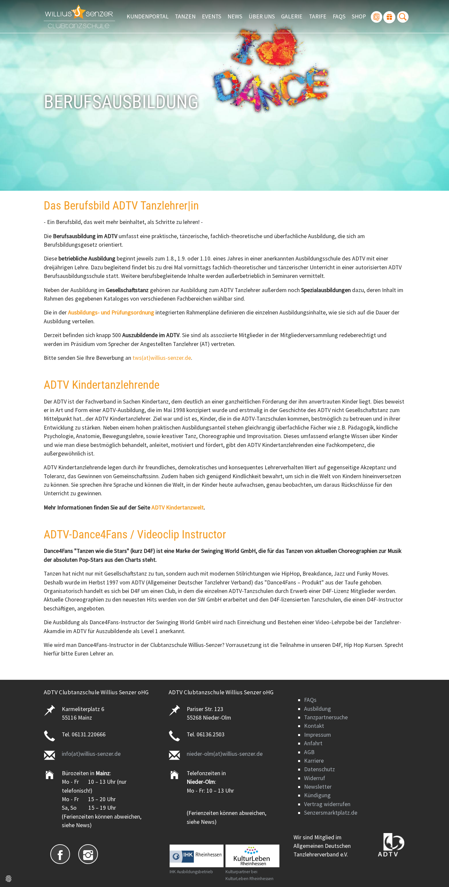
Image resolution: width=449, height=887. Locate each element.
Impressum (317, 734)
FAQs (310, 699)
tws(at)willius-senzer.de (161, 357)
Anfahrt (313, 743)
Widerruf (314, 778)
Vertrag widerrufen (327, 804)
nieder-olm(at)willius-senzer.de (225, 753)
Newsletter (318, 786)
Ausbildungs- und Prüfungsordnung (111, 312)
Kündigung (317, 795)
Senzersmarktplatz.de (330, 812)
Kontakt (314, 725)
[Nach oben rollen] (433, 871)
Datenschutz (319, 769)
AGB (309, 752)
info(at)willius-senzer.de (91, 753)
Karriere (314, 760)
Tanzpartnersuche (326, 717)
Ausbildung (317, 708)
